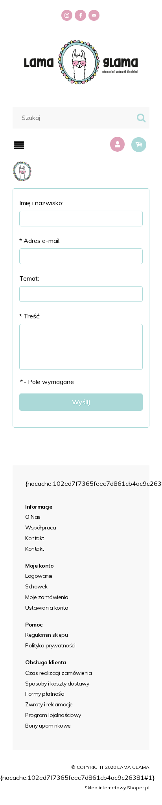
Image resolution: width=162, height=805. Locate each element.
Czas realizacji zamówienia (58, 672)
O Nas (32, 516)
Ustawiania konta (46, 607)
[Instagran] (67, 16)
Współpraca (40, 527)
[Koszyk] (138, 144)
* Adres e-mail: (40, 240)
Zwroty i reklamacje (49, 704)
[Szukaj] (141, 118)
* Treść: (29, 316)
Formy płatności (44, 693)
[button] (19, 145)
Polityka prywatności (50, 645)
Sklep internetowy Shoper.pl (117, 787)
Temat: (29, 278)
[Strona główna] (81, 61)
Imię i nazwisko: (41, 203)
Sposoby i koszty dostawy (57, 683)
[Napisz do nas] (94, 16)
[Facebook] (81, 16)
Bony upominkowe (48, 725)
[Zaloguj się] (118, 144)
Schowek (36, 586)
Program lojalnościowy (53, 715)
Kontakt (34, 538)
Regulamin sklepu (46, 634)
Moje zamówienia (46, 597)
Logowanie (39, 575)
